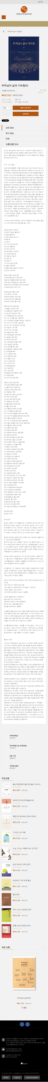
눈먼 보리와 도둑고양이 (21, 864)
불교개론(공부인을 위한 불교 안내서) (26, 784)
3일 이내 (13, 756)
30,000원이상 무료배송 (18, 746)
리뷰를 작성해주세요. (9, 90)
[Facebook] (22, 1024)
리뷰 (7, 139)
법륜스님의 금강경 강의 (21, 925)
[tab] (24, 127)
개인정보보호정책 (32, 1077)
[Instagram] (27, 1024)
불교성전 (16, 894)
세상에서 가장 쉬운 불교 (22, 880)
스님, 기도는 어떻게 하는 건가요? (25, 848)
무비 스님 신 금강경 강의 (22, 909)
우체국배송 (14, 736)
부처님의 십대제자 (24, 998)
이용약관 (17, 1077)
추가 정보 (10, 133)
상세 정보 (10, 128)
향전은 (6, 1077)
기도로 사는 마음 (19, 832)
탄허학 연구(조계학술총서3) (23, 800)
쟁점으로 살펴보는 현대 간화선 (24, 816)
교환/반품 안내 (12, 144)
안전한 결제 (14, 766)
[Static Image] (24, 1063)
